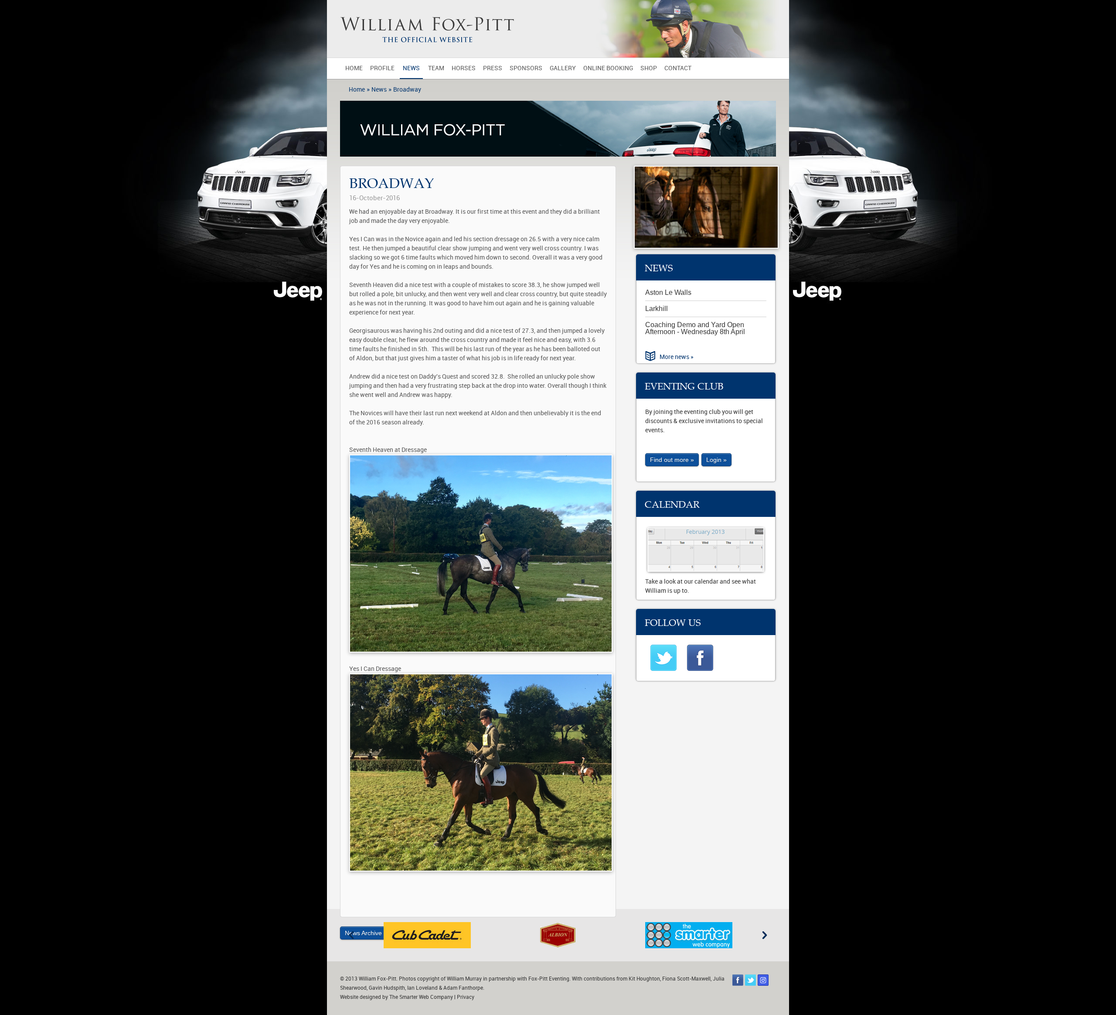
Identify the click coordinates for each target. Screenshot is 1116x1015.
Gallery (563, 68)
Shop (648, 68)
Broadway (407, 89)
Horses (464, 68)
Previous (351, 935)
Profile (382, 68)
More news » (677, 357)
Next (764, 935)
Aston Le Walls (668, 292)
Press (492, 68)
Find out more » (672, 459)
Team (436, 68)
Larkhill (656, 308)
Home (354, 68)
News (411, 68)
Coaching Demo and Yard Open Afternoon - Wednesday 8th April (695, 328)
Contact (677, 68)
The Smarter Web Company (421, 997)
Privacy (465, 997)
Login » (716, 459)
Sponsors (526, 68)
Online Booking (608, 68)
